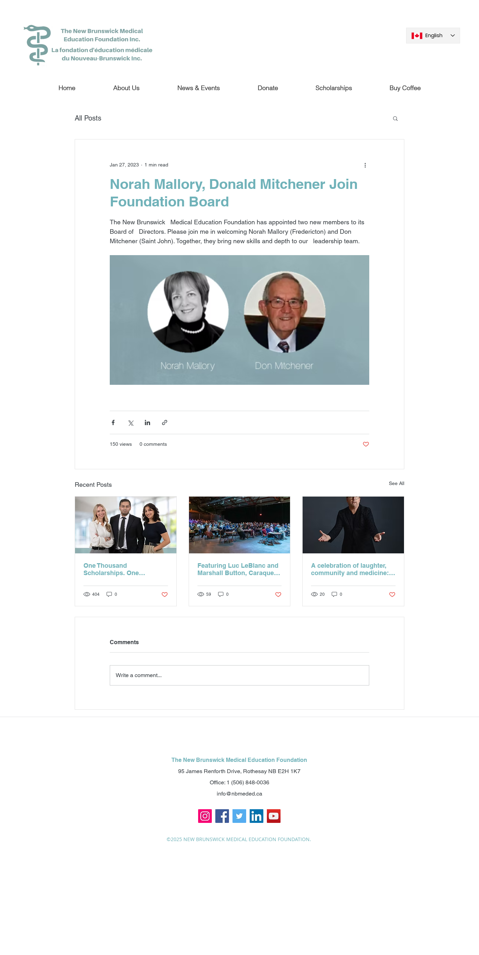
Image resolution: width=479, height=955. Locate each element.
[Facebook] (222, 816)
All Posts (88, 118)
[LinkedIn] (256, 816)
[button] (395, 118)
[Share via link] (164, 422)
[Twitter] (239, 816)
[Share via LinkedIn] (147, 422)
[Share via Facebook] (113, 422)
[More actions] (365, 165)
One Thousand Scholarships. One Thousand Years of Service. (124, 569)
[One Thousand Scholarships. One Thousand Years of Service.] (125, 525)
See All (396, 483)
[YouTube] (274, 816)
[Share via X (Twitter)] (130, 422)
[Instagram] (205, 816)
